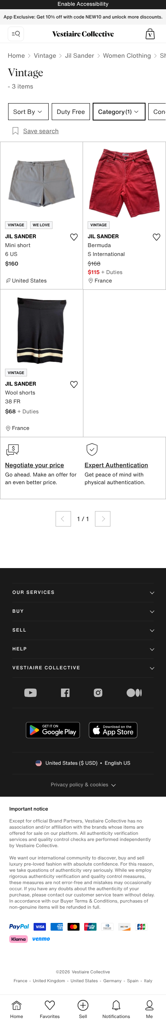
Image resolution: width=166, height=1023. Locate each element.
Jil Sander (79, 55)
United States (84, 981)
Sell (19, 630)
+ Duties (111, 272)
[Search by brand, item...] (16, 34)
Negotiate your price (34, 465)
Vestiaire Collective (46, 668)
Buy (18, 611)
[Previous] (63, 519)
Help (19, 649)
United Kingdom (49, 981)
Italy (148, 981)
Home (16, 55)
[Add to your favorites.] (73, 237)
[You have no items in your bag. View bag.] (150, 33)
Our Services (33, 592)
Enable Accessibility (83, 4)
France (20, 981)
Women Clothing (127, 55)
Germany (112, 981)
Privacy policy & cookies (79, 784)
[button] (150, 33)
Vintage (45, 55)
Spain (133, 981)
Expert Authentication (116, 465)
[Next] (102, 519)
